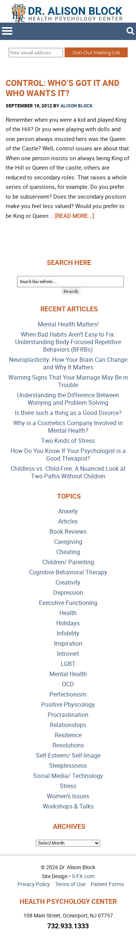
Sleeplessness (68, 766)
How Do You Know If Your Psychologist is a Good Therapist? (68, 454)
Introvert (68, 654)
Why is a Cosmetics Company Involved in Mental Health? (68, 427)
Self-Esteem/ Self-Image (68, 755)
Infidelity (68, 633)
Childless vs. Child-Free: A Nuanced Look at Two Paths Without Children (68, 472)
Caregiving (68, 542)
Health (68, 613)
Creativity (68, 582)
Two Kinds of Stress (68, 441)
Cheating (68, 552)
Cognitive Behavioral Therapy (68, 572)
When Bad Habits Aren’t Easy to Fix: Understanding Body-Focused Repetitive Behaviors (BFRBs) (68, 342)
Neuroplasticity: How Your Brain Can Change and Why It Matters (68, 363)
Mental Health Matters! (68, 324)
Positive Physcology (68, 705)
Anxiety (68, 511)
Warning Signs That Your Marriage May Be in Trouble (68, 381)
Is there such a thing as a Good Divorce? (68, 413)
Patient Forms (107, 884)
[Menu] (7, 30)
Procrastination (68, 715)
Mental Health (68, 674)
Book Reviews (68, 532)
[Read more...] (74, 215)
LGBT (68, 664)
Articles (68, 521)
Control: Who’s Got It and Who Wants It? (62, 87)
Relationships (68, 725)
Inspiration (68, 644)
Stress (68, 786)
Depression (68, 593)
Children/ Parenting (68, 562)
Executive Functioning (68, 603)
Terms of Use (70, 884)
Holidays (68, 623)
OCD (68, 684)
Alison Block (76, 106)
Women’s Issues (68, 796)
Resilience (68, 735)
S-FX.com (83, 876)
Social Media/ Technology (68, 776)
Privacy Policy (33, 884)
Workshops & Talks (68, 806)
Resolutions (68, 745)
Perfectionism (68, 694)
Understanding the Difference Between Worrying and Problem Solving (68, 399)
